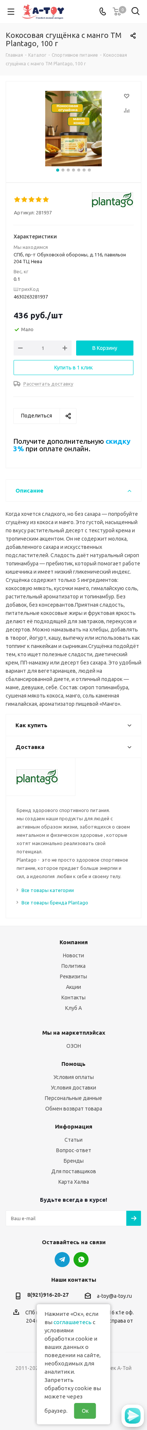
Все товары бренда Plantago (54, 902)
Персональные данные (73, 1098)
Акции (73, 987)
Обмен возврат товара (73, 1109)
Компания (74, 942)
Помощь (73, 1064)
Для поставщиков (73, 1171)
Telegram (62, 1259)
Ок (85, 1411)
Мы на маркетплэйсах (73, 1032)
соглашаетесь (73, 1322)
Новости (73, 955)
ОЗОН (73, 1046)
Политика (73, 966)
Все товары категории (47, 890)
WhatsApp (81, 1259)
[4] (39, 200)
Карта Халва (73, 1182)
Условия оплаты (74, 1077)
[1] (17, 200)
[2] (24, 200)
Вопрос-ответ (73, 1150)
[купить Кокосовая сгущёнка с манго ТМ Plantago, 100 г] (73, 128)
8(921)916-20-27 (48, 1295)
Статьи (73, 1140)
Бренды (74, 1161)
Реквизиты (73, 976)
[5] (46, 200)
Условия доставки (73, 1088)
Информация (73, 1126)
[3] (31, 200)
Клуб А (73, 1008)
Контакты (73, 998)
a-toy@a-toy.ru (114, 1296)
